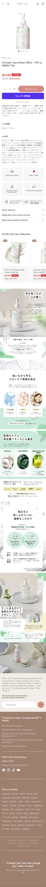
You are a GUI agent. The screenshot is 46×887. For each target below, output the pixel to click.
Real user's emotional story (12, 725)
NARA (26, 813)
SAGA (13, 825)
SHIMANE (14, 817)
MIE (32, 809)
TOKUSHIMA (18, 821)
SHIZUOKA (20, 809)
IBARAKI (26, 798)
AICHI (27, 809)
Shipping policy (12, 843)
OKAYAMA (23, 817)
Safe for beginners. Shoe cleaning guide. (17, 729)
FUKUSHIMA (16, 798)
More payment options (23, 102)
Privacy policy (22, 840)
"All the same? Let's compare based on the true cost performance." (22, 740)
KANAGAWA (36, 801)
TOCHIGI (34, 798)
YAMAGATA (6, 798)
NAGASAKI (21, 825)
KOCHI (41, 821)
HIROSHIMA (33, 817)
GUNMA (5, 801)
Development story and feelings (14, 746)
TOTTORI (5, 817)
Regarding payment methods (15, 219)
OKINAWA (25, 829)
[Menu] (3, 4)
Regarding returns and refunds (16, 214)
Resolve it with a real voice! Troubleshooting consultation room (19, 734)
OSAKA (12, 813)
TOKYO (27, 801)
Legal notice (22, 843)
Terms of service (33, 840)
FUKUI (29, 805)
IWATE (22, 794)
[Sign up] (41, 705)
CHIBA (20, 801)
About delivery (8, 209)
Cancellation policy (33, 843)
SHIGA (37, 809)
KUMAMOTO (31, 825)
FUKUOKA (6, 825)
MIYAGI (29, 794)
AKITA (35, 794)
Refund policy (12, 840)
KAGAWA (27, 821)
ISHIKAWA (22, 805)
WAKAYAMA (34, 813)
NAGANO (5, 809)
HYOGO (19, 813)
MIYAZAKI (5, 829)
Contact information (23, 846)
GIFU (12, 809)
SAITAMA (12, 801)
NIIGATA (5, 805)
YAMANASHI (37, 805)
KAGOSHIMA (15, 829)
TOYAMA (13, 805)
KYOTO (5, 813)
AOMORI (15, 794)
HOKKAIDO (6, 794)
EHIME (35, 821)
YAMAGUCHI (7, 821)
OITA (40, 825)
